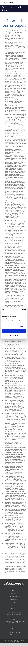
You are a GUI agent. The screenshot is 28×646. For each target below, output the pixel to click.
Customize (13, 335)
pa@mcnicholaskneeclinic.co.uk (16, 621)
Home (14, 590)
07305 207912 (16, 623)
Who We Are (14, 593)
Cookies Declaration (14, 632)
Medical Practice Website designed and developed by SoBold (17, 641)
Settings (21, 326)
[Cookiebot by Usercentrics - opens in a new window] (20, 309)
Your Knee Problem (14, 596)
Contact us (14, 602)
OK (14, 331)
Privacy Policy (14, 635)
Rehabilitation (14, 599)
